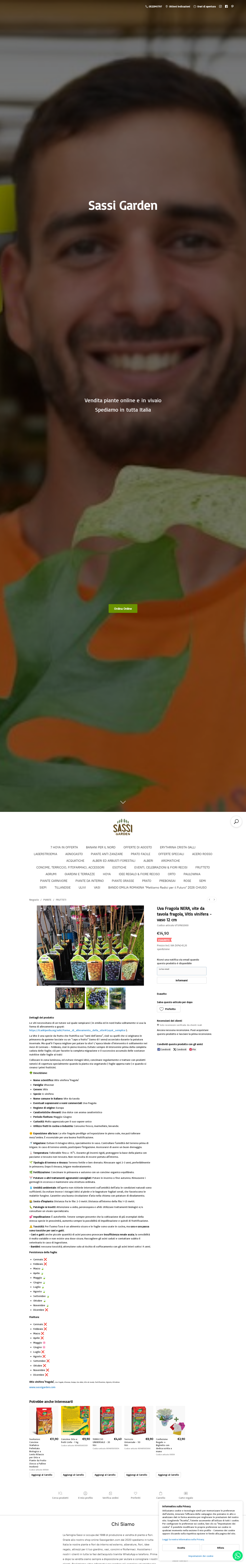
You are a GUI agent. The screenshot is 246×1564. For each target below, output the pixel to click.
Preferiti (135, 1497)
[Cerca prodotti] (236, 822)
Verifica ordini (110, 1497)
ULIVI (82, 887)
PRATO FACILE (140, 854)
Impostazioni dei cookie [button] (200, 1555)
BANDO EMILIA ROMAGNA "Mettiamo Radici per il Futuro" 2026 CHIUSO (157, 887)
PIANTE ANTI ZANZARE (107, 854)
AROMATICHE (170, 861)
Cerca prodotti (60, 1497)
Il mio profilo (85, 1497)
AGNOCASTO (74, 854)
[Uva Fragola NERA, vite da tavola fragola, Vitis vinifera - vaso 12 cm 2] (117, 998)
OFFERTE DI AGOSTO (138, 847)
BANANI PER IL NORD (100, 847)
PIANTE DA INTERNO (89, 881)
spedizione (163, 949)
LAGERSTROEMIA (45, 854)
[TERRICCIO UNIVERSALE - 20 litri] (107, 1420)
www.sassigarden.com (42, 1387)
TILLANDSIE (63, 887)
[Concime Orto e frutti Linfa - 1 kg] (75, 1420)
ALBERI (148, 861)
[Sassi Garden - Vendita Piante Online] (123, 828)
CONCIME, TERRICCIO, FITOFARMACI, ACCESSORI (70, 867)
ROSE (187, 881)
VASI (97, 887)
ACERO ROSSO (202, 854)
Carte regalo (186, 1497)
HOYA (107, 874)
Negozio (34, 899)
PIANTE (47, 899)
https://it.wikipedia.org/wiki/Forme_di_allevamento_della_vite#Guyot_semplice (77, 1030)
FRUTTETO (202, 867)
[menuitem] (209, 899)
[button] (169, 1009)
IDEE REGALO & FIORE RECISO (139, 874)
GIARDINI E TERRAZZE (80, 874)
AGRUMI (51, 874)
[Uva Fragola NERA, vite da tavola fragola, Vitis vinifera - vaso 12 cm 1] (97, 998)
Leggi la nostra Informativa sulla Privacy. (183, 1539)
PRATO (146, 881)
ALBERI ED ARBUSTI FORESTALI (113, 861)
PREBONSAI (167, 881)
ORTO (172, 874)
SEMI (202, 881)
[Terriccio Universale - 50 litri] (138, 1420)
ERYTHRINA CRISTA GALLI (177, 847)
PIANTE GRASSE (123, 881)
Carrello (160, 1497)
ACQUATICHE (75, 861)
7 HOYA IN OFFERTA (64, 847)
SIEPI (43, 887)
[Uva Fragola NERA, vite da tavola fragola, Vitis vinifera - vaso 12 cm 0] (70, 998)
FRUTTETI (61, 899)
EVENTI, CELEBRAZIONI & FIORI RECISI (160, 867)
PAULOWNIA (192, 874)
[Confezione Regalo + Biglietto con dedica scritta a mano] (170, 1420)
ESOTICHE (119, 867)
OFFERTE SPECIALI (171, 854)
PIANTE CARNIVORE (53, 881)
